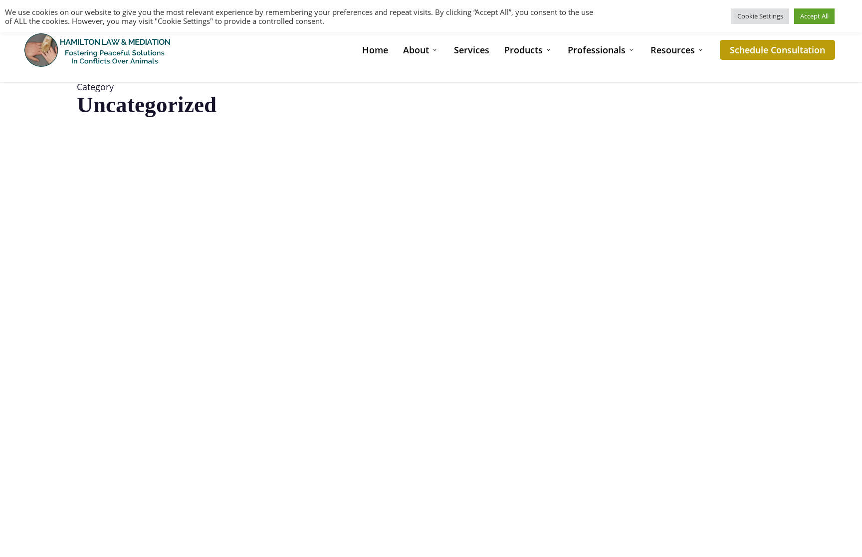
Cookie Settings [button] (760, 15)
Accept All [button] (814, 15)
